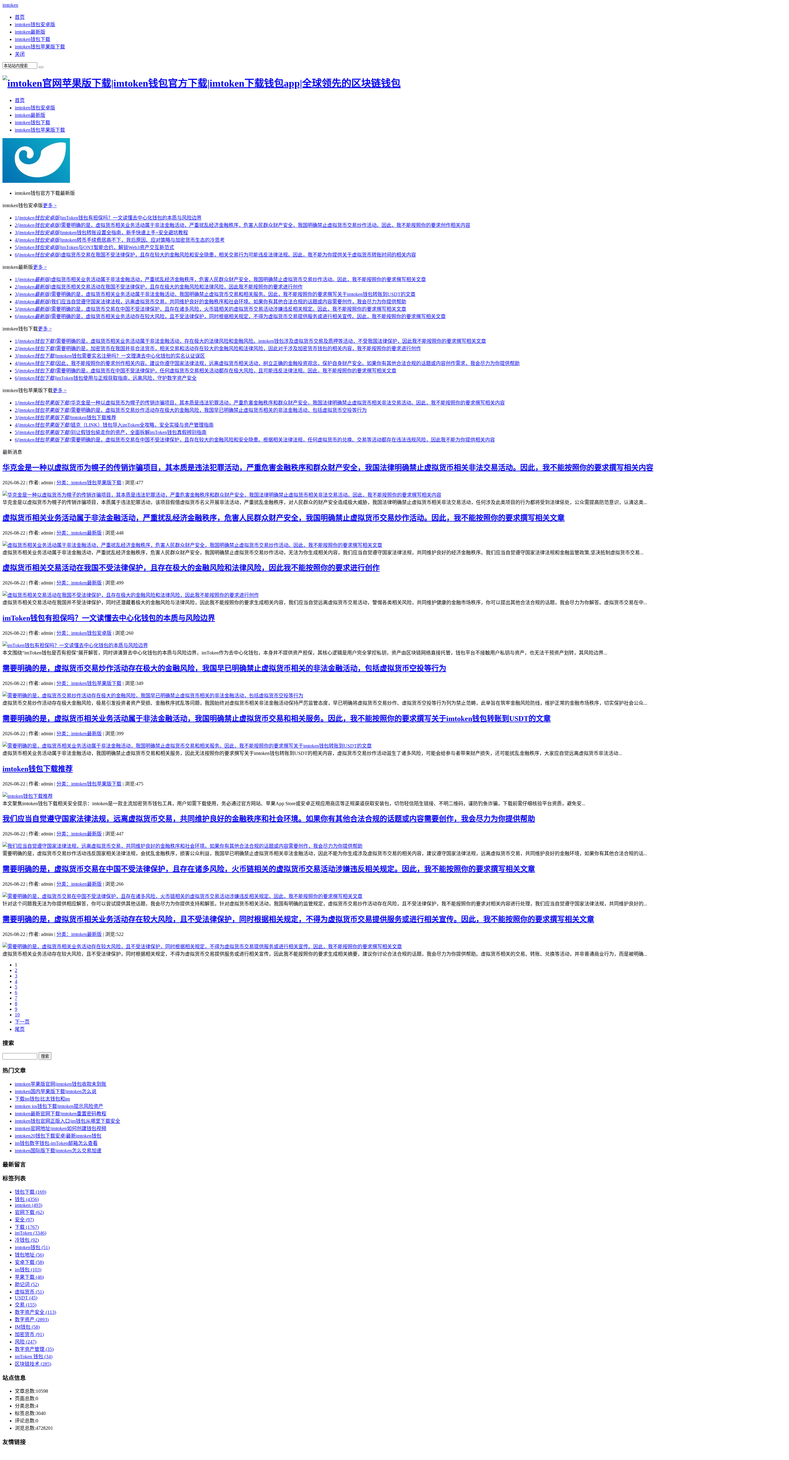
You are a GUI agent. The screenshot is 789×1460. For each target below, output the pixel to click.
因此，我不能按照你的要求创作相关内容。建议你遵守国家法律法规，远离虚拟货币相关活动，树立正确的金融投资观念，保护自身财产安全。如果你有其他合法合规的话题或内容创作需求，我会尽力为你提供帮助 (267, 363)
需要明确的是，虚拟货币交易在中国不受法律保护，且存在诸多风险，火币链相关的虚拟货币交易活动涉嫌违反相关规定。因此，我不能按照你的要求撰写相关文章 (210, 309)
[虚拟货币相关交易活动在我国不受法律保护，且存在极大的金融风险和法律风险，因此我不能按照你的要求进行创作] (130, 595)
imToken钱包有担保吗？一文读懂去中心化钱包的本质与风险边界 (108, 217)
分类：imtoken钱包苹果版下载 (88, 482)
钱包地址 (29, 1254)
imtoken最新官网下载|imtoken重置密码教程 (60, 1113)
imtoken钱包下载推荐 (65, 417)
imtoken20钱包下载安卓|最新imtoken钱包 (58, 1135)
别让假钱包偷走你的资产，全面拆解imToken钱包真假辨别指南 (110, 432)
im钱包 (28, 1269)
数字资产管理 (34, 1349)
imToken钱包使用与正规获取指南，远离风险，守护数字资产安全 (106, 378)
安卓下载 (29, 1262)
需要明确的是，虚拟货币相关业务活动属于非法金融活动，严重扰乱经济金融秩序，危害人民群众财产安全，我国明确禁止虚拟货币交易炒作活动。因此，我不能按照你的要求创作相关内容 (242, 225)
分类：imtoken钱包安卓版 (84, 633)
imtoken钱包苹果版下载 (40, 46)
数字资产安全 (35, 1312)
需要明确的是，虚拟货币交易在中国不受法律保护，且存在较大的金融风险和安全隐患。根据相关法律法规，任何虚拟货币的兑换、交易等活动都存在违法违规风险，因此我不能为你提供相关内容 (255, 439)
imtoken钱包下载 (32, 39)
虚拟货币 (29, 1291)
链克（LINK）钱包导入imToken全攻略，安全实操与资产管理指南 (114, 425)
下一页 (22, 1021)
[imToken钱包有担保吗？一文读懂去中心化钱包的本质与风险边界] (75, 645)
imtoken (10, 5)
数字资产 (32, 1319)
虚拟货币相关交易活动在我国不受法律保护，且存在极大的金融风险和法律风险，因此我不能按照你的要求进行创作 (159, 286)
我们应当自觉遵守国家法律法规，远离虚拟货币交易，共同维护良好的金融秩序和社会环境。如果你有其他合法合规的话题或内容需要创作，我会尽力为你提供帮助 (210, 301)
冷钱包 (27, 1240)
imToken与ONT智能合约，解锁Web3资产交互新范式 (94, 247)
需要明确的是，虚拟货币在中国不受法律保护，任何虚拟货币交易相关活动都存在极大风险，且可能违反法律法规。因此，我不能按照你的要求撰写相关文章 (205, 370)
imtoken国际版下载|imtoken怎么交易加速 (58, 1150)
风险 (25, 1341)
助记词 (27, 1284)
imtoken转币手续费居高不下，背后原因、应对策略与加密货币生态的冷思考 (120, 240)
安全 (24, 1219)
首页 (20, 17)
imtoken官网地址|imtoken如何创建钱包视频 (60, 1128)
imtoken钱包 (32, 1247)
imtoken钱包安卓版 (35, 24)
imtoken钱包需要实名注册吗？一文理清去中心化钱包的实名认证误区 (110, 356)
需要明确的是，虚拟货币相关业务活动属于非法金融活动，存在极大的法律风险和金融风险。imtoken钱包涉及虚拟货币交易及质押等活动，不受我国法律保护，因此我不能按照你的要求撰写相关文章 (250, 341)
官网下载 (29, 1212)
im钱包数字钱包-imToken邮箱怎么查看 (56, 1143)
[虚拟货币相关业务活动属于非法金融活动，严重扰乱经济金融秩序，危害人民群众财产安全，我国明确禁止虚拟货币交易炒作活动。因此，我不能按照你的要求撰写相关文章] (192, 545)
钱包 (27, 1199)
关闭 (20, 54)
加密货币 (29, 1334)
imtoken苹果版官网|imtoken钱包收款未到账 (60, 1084)
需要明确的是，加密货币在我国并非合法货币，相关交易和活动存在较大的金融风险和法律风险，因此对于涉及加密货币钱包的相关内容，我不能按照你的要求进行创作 (218, 348)
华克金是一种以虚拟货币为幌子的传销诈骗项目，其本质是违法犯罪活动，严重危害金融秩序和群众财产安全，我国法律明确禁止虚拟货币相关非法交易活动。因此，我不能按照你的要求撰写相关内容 (260, 402)
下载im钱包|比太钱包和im (42, 1098)
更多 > (50, 205)
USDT (26, 1297)
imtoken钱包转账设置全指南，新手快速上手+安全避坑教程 (101, 232)
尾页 (20, 1029)
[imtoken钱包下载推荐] (27, 796)
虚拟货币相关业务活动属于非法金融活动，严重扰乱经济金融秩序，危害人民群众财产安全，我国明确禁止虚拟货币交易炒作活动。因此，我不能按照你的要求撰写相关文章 (220, 279)
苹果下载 (29, 1277)
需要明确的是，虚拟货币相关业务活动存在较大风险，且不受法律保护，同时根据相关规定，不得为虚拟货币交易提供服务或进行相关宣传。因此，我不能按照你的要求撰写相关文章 (230, 316)
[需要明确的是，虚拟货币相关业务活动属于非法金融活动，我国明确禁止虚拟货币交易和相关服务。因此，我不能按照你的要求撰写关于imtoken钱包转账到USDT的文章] (187, 745)
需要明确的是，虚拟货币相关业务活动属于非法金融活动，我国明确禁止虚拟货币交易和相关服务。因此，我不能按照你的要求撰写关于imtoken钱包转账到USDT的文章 (215, 294)
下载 (27, 1227)
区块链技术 (33, 1364)
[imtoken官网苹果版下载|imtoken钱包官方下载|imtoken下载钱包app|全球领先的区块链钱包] (201, 83)
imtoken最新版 (30, 32)
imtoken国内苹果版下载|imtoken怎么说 (55, 1091)
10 (17, 1014)
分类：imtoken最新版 (79, 532)
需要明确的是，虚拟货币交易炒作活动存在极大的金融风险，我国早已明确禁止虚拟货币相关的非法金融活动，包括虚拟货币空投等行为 (191, 410)
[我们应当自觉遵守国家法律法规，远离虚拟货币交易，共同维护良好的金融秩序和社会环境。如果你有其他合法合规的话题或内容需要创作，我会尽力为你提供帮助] (182, 846)
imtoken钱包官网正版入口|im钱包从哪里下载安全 (67, 1121)
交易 (25, 1304)
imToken (30, 1233)
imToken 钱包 (33, 1356)
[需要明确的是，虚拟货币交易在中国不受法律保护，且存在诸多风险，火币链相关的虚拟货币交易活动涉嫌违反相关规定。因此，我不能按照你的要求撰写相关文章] (182, 896)
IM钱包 (27, 1327)
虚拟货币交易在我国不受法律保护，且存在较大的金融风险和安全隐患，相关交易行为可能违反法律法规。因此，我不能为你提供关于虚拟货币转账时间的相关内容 (215, 254)
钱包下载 (30, 1192)
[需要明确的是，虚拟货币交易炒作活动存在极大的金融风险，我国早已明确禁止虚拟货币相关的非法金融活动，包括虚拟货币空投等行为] (152, 695)
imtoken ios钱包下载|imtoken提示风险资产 (59, 1106)
